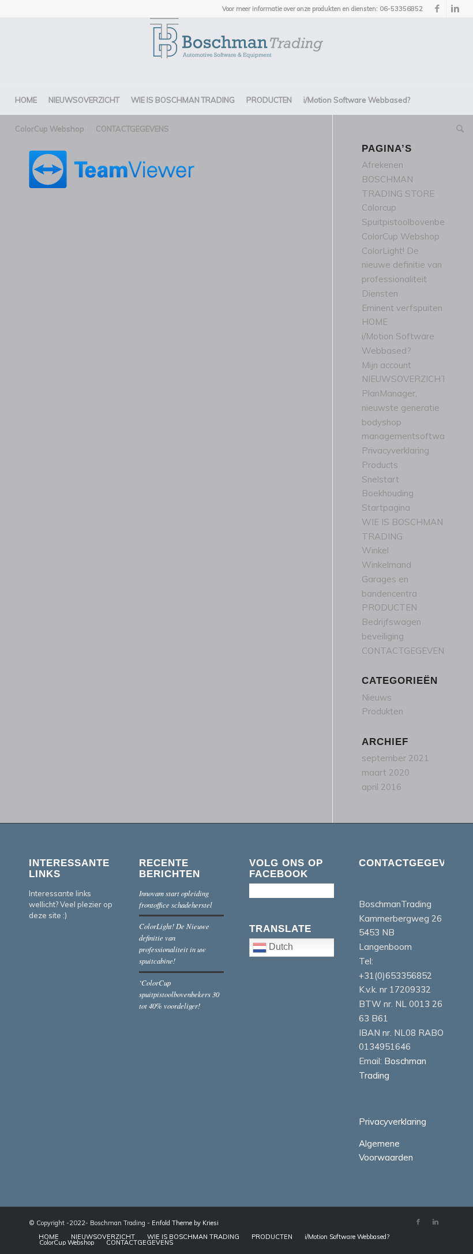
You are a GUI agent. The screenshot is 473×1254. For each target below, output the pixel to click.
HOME (375, 321)
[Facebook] (437, 8)
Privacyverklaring (395, 450)
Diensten (380, 293)
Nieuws (377, 697)
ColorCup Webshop (401, 236)
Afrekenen (382, 164)
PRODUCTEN (389, 607)
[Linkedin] (455, 8)
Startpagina (386, 507)
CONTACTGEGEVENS (406, 650)
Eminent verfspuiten (402, 307)
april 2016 (381, 786)
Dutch (279, 947)
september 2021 (395, 758)
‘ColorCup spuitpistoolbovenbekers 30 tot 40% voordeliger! (179, 994)
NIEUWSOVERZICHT (404, 378)
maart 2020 (386, 772)
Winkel (375, 550)
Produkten (382, 711)
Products (380, 464)
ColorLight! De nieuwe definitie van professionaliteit (402, 265)
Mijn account (386, 365)
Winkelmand (386, 564)
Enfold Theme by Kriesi (185, 1223)
